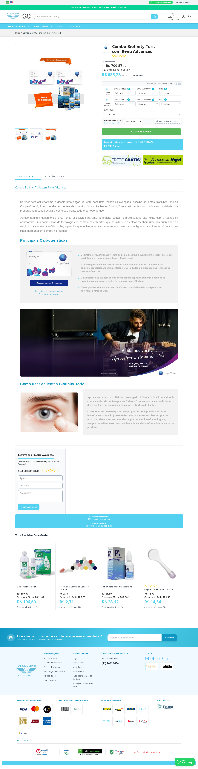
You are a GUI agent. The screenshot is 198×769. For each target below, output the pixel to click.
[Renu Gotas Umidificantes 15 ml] (120, 563)
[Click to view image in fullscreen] (55, 84)
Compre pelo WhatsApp (162, 2)
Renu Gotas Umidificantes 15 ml (117, 586)
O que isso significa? (111, 123)
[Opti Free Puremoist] (35, 563)
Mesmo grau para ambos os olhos (160, 84)
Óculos (59, 26)
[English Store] (11, 2)
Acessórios (75, 26)
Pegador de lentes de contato (158, 589)
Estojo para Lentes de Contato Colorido (74, 588)
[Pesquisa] (154, 16)
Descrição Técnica (54, 176)
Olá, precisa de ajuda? (183, 2)
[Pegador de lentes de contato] (163, 563)
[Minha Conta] (183, 16)
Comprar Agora (141, 131)
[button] (42, 752)
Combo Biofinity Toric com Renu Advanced (42, 33)
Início (17, 33)
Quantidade (109, 110)
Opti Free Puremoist (26, 586)
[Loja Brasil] (7, 2)
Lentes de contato (16, 26)
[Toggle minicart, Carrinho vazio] (189, 16)
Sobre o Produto (28, 176)
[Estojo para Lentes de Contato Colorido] (78, 563)
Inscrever (169, 637)
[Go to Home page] (13, 16)
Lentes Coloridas (40, 26)
